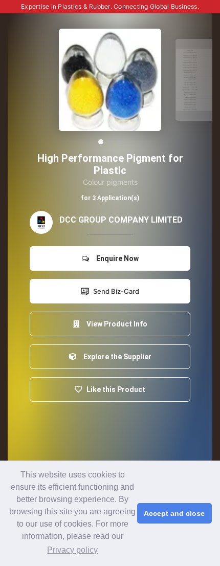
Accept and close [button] (174, 513)
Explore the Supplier (115, 357)
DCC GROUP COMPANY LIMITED (121, 220)
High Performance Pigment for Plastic (110, 164)
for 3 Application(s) (110, 198)
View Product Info (115, 324)
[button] (100, 141)
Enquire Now (116, 258)
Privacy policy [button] (72, 550)
